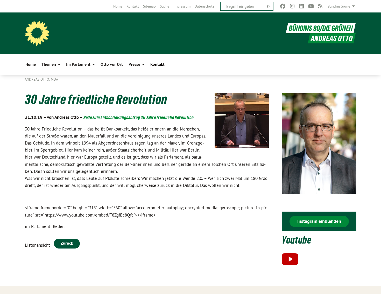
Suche (164, 6)
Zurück (67, 243)
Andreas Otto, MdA (41, 79)
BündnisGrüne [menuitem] (339, 6)
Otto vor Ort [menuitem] (112, 64)
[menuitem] (117, 6)
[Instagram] (292, 6)
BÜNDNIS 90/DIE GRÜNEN (321, 28)
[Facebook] (283, 6)
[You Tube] (311, 6)
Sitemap (149, 6)
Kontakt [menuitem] (157, 64)
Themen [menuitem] (48, 64)
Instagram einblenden (319, 221)
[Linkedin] (301, 6)
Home (117, 6)
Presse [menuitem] (134, 64)
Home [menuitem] (30, 64)
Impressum (181, 6)
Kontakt (132, 6)
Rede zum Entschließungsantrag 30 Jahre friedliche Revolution (138, 117)
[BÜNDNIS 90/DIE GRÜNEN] (37, 33)
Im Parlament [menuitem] (78, 64)
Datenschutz (204, 6)
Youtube (297, 240)
